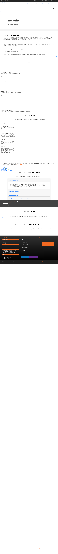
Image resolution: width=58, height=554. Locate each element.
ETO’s (34, 256)
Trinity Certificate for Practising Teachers (9, 252)
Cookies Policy (45, 261)
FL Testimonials (25, 242)
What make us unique (26, 247)
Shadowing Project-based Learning (8, 253)
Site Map (27, 261)
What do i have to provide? (14, 180)
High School (4, 242)
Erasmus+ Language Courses (7, 256)
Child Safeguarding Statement (6, 170)
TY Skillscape (5, 243)
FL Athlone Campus (25, 244)
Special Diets (3, 168)
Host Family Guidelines (5, 167)
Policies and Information (52, 261)
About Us (23, 239)
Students (25, 256)
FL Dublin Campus (25, 245)
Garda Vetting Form (4, 169)
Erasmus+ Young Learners (7, 257)
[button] (56, 56)
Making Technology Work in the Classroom (9, 250)
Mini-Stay (4, 241)
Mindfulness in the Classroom (7, 251)
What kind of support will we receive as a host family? (19, 198)
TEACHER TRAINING (5, 249)
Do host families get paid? (13, 195)
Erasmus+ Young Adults (6, 258)
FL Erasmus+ (4, 254)
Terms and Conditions (38, 261)
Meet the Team (25, 241)
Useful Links (24, 237)
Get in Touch (42, 237)
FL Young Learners (5, 239)
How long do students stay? (14, 191)
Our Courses (5, 237)
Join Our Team (31, 261)
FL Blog (23, 250)
